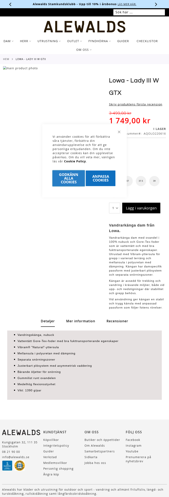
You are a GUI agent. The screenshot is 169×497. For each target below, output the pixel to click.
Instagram (134, 445)
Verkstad (50, 457)
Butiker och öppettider (102, 440)
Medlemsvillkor (55, 463)
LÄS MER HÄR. (54, 4)
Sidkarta (90, 457)
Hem (6, 59)
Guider (48, 451)
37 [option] (127, 180)
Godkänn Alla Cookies (68, 178)
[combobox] (139, 12)
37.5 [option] (141, 180)
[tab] (84, 45)
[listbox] (137, 161)
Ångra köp (51, 474)
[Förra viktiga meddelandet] (10, 4)
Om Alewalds (94, 445)
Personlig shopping (58, 468)
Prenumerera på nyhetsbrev (138, 459)
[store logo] (84, 26)
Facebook (133, 440)
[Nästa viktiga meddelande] (156, 4)
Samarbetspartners (99, 451)
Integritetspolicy (56, 445)
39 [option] (154, 180)
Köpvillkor (51, 440)
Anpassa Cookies (100, 178)
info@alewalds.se (15, 457)
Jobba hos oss (95, 463)
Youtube (132, 451)
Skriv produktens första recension (135, 104)
